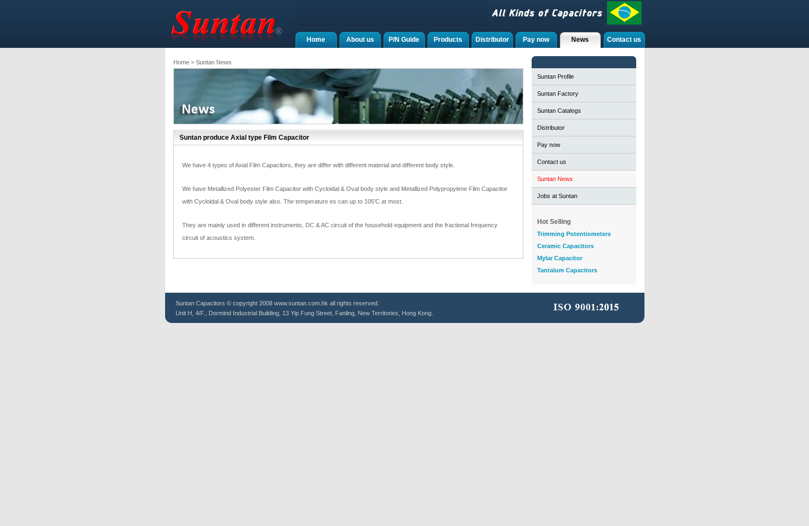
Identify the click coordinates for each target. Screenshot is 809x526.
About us (360, 39)
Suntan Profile (555, 76)
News (580, 39)
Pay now (536, 39)
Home (316, 39)
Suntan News (555, 179)
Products (448, 39)
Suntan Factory (557, 93)
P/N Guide (404, 39)
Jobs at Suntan (557, 196)
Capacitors (210, 303)
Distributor (492, 39)
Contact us (624, 39)
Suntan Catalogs (559, 110)
